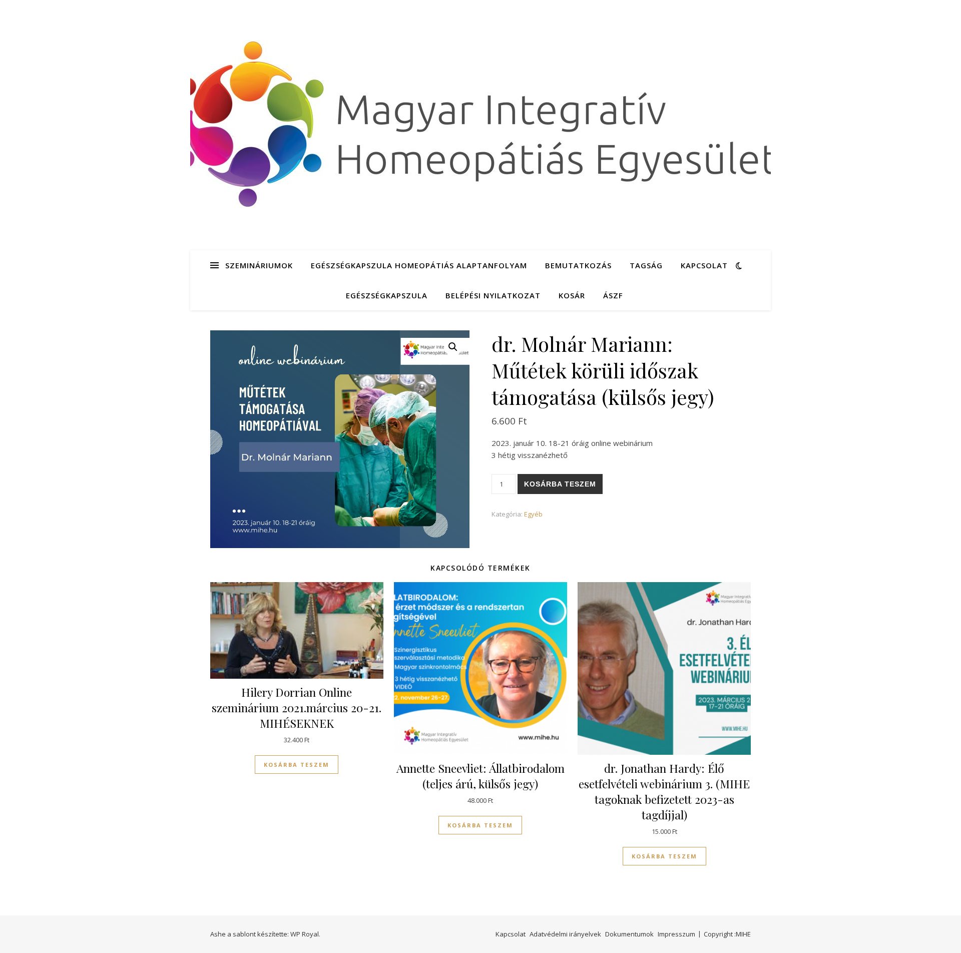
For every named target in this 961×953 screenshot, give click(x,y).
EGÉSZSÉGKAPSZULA (386, 295)
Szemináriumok (259, 265)
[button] (453, 347)
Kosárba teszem (560, 484)
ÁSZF (613, 295)
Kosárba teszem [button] (296, 764)
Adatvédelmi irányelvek (565, 933)
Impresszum (676, 933)
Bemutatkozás (578, 265)
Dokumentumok (629, 933)
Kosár (572, 295)
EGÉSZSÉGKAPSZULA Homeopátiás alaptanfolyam (419, 265)
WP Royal (304, 933)
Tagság (646, 265)
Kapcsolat (704, 265)
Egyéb (533, 514)
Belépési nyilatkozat (493, 295)
